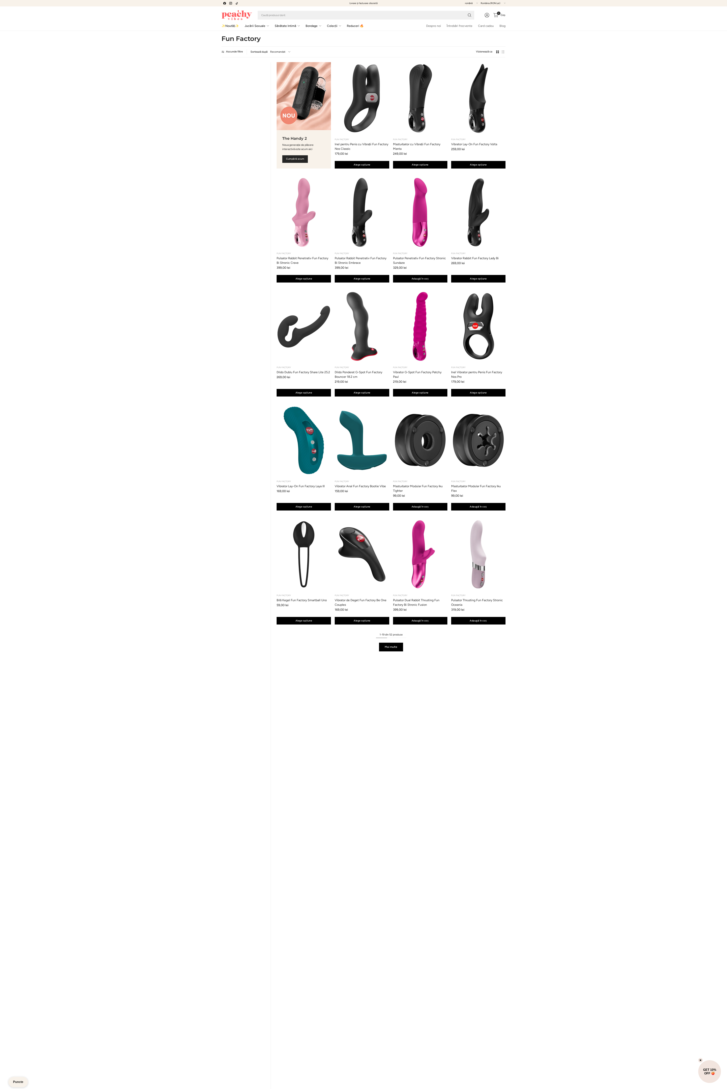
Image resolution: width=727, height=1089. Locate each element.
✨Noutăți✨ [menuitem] (230, 26)
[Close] (700, 1060)
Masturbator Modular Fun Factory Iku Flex (476, 488)
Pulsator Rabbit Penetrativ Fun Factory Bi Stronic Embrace (360, 260)
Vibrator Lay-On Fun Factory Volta (474, 144)
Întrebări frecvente (459, 26)
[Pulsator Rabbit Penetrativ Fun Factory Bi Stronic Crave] (304, 212)
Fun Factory (342, 139)
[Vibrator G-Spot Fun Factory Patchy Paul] (420, 326)
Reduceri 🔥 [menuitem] (355, 26)
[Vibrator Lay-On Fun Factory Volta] (478, 98)
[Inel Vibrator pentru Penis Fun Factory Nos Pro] (478, 326)
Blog (502, 26)
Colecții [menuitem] (332, 26)
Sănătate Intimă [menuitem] (285, 26)
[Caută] (469, 15)
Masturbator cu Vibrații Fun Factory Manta (416, 146)
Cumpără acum (295, 158)
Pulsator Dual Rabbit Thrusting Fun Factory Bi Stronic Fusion (416, 602)
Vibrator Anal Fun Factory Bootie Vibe (360, 486)
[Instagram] (231, 3)
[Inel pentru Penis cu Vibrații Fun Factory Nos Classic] (362, 98)
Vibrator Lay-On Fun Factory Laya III (301, 486)
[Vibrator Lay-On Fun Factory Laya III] (304, 440)
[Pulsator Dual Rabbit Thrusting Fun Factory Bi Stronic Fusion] (420, 554)
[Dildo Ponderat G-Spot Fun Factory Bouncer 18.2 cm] (362, 326)
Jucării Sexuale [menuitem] (255, 26)
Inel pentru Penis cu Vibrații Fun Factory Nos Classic (361, 146)
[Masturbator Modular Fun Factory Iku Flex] (478, 440)
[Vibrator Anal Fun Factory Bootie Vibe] (362, 440)
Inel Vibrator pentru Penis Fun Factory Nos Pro (476, 374)
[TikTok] (237, 3)
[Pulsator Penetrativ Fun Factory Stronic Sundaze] (420, 212)
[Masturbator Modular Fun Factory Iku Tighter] (420, 440)
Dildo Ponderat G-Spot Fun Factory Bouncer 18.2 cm (358, 374)
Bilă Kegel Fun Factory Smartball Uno (302, 600)
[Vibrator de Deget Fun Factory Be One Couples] (362, 554)
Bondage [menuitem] (311, 26)
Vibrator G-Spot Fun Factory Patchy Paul (417, 374)
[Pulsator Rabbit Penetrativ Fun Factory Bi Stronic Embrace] (362, 212)
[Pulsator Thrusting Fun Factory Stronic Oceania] (478, 554)
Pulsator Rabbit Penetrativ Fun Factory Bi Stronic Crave (302, 260)
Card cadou (486, 26)
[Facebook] (225, 3)
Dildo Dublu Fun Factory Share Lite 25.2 (303, 372)
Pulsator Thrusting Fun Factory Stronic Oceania (477, 602)
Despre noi (433, 26)
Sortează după (259, 51)
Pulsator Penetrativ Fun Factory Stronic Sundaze (419, 260)
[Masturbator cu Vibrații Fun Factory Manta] (420, 98)
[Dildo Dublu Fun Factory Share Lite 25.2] (304, 326)
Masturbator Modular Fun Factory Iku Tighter (418, 488)
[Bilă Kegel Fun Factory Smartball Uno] (304, 554)
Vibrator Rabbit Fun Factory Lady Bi (475, 258)
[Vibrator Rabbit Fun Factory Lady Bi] (478, 212)
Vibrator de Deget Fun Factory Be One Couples (360, 602)
